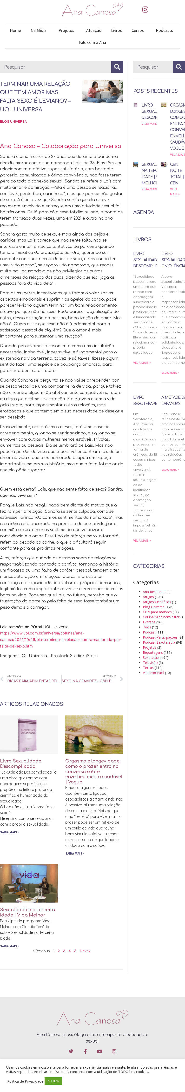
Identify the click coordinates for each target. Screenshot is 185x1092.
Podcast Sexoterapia (159, 642)
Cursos (138, 30)
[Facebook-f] (85, 1051)
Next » (85, 951)
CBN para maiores (157, 612)
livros (147, 627)
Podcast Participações (160, 637)
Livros (116, 30)
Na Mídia (38, 30)
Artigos (148, 596)
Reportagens (153, 652)
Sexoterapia (152, 657)
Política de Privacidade (25, 1081)
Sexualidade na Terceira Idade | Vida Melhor (27, 912)
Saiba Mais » (9, 832)
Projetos (66, 30)
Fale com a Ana (92, 42)
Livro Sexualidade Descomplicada (20, 764)
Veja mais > (150, 124)
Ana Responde (154, 591)
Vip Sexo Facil (153, 672)
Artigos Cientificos (157, 602)
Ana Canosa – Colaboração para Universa (60, 146)
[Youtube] (99, 1051)
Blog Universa (13, 121)
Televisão (150, 662)
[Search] (117, 67)
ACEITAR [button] (53, 1081)
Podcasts (164, 30)
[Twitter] (71, 1051)
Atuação (93, 30)
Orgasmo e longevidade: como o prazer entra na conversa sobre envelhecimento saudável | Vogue (93, 771)
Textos (148, 667)
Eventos (149, 622)
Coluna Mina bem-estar (161, 617)
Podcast (149, 632)
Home (15, 30)
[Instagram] (145, 9)
